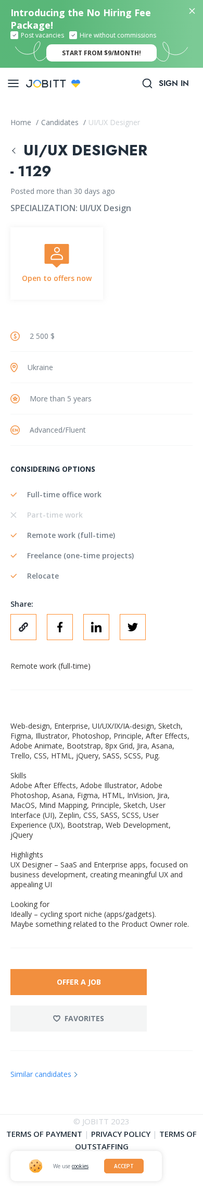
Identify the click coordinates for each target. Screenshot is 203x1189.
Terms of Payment (44, 1134)
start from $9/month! (101, 52)
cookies (80, 1166)
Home (21, 122)
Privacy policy (120, 1134)
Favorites (84, 1018)
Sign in (174, 83)
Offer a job (79, 982)
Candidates (61, 122)
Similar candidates (40, 1074)
